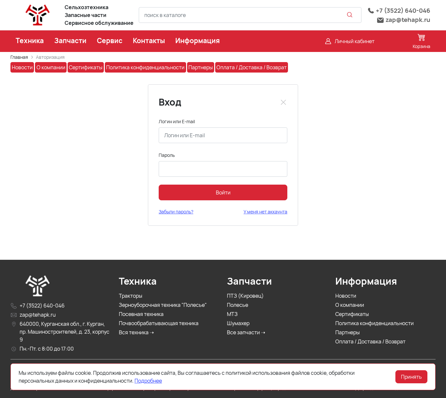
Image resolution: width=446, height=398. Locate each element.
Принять (411, 376)
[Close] (283, 102)
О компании (349, 304)
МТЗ (232, 314)
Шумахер (238, 323)
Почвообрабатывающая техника (159, 323)
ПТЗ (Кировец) (245, 295)
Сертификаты (352, 314)
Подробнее (148, 380)
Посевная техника (141, 314)
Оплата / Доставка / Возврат (370, 341)
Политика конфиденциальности (374, 323)
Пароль (167, 155)
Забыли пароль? (176, 211)
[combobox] (250, 15)
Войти (223, 192)
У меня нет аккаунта (265, 211)
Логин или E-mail (177, 121)
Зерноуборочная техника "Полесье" (163, 304)
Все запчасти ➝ (246, 332)
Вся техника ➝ (136, 332)
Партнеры (347, 332)
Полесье (237, 304)
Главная (19, 57)
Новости (345, 295)
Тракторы (130, 295)
